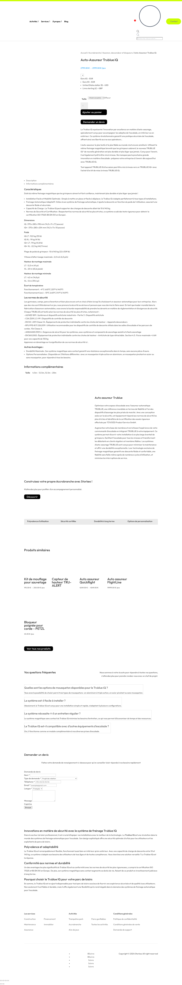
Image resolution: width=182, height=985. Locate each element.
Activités (34, 21)
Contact (174, 21)
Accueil (84, 53)
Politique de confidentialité (125, 919)
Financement (50, 919)
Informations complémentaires (40, 183)
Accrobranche (95, 53)
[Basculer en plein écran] (3, 980)
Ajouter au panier (92, 112)
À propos (57, 21)
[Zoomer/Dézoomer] (1, 980)
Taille (84, 99)
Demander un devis (94, 121)
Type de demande (32, 778)
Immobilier (49, 924)
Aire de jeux (74, 930)
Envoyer (28, 807)
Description (31, 180)
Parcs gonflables (98, 919)
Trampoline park (76, 919)
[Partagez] (6, 980)
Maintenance (30, 924)
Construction (30, 919)
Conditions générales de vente (126, 924)
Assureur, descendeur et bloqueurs (118, 53)
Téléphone (29, 781)
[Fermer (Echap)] (8, 980)
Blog (66, 21)
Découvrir (32, 496)
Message (28, 800)
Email (27, 785)
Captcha (28, 804)
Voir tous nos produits (39, 648)
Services (45, 21)
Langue (28, 788)
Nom (27, 775)
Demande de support (122, 930)
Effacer (107, 97)
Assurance (28, 930)
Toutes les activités (99, 924)
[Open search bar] (138, 32)
